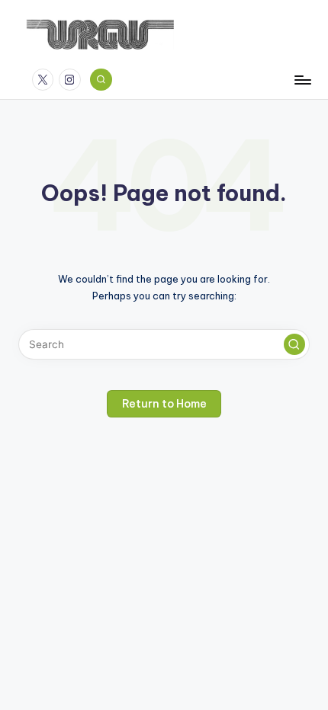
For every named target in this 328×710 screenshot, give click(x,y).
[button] (294, 344)
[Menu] (302, 79)
